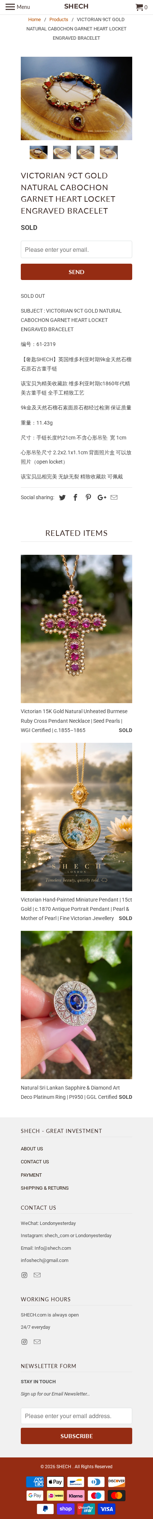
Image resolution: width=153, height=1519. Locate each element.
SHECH (64, 1466)
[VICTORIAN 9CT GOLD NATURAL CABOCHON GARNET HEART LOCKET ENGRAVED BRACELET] (76, 98)
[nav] (18, 7)
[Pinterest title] (87, 497)
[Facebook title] (74, 497)
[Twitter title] (61, 497)
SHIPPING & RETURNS (45, 1188)
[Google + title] (100, 497)
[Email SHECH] (38, 1275)
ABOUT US (32, 1148)
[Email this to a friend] (113, 497)
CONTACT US (35, 1161)
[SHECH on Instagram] (25, 1275)
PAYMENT (31, 1175)
